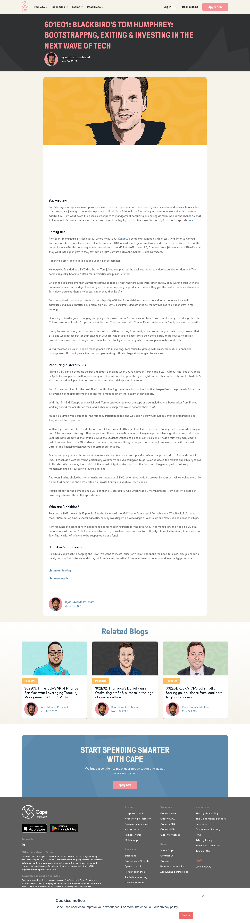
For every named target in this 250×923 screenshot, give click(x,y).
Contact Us (166, 855)
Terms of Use (203, 851)
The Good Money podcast (211, 818)
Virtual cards (132, 829)
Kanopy (122, 238)
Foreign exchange (135, 871)
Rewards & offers (134, 882)
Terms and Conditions (208, 845)
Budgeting (130, 855)
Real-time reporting (136, 877)
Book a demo (190, 6)
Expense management (137, 824)
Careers (164, 861)
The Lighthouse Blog (207, 813)
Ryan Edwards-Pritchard (75, 57)
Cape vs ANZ (167, 818)
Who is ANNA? (203, 866)
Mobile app (131, 840)
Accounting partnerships (174, 871)
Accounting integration (138, 818)
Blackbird (113, 211)
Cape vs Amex (168, 813)
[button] (39, 7)
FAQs (198, 834)
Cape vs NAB (167, 829)
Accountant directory (208, 829)
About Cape (167, 850)
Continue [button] (186, 915)
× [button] (203, 894)
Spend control (133, 866)
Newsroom (201, 824)
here (190, 220)
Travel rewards (133, 834)
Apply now (215, 7)
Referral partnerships (172, 866)
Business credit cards (137, 861)
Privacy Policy (204, 840)
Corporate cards (134, 813)
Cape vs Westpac (170, 834)
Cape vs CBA (167, 824)
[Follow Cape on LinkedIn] (22, 844)
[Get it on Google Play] (64, 828)
